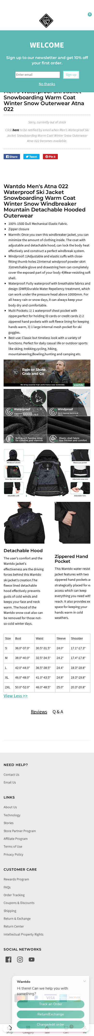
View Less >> (16, 696)
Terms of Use (13, 846)
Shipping (10, 911)
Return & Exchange (17, 918)
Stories (8, 823)
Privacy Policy (13, 854)
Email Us (10, 782)
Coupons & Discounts (19, 903)
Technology (12, 815)
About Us (10, 807)
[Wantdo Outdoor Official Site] (46, 20)
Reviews (39, 711)
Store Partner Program (20, 831)
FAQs (7, 887)
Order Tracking (14, 895)
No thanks (47, 84)
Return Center (14, 926)
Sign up (71, 74)
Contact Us (11, 774)
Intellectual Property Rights (23, 934)
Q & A (58, 711)
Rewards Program (16, 879)
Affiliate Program (16, 838)
